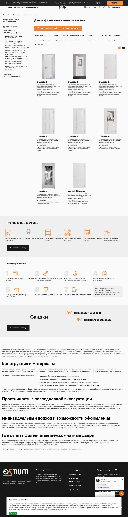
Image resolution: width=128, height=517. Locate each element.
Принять (13, 513)
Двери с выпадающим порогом (17, 48)
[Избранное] (104, 7)
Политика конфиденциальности (109, 491)
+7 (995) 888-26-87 (73, 485)
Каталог (17, 7)
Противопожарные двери (15, 45)
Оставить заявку (114, 3)
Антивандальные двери (14, 59)
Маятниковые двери (13, 63)
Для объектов (10, 30)
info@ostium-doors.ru (97, 3)
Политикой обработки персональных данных (85, 508)
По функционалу (10, 33)
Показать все (10, 70)
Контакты (116, 7)
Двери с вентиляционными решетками (15, 53)
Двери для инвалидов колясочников (13, 36)
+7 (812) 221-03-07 (73, 478)
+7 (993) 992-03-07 (73, 481)
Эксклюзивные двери (30, 7)
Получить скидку (18, 328)
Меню (10, 7)
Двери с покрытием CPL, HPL (16, 56)
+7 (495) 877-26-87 (73, 474)
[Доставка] (85, 7)
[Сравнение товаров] (95, 7)
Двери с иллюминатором (15, 50)
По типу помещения (12, 76)
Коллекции (8, 74)
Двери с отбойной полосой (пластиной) (16, 66)
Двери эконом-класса (13, 61)
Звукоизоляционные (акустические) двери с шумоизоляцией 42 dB (14, 41)
